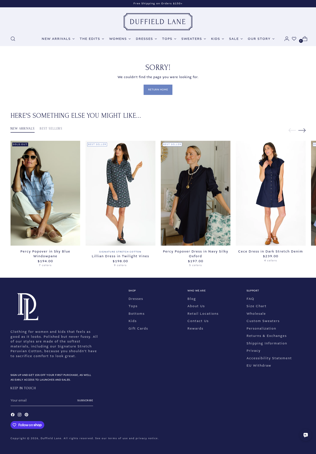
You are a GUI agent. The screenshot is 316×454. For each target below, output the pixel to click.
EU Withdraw (259, 365)
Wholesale (256, 313)
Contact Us (198, 321)
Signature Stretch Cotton (120, 251)
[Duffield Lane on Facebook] (13, 415)
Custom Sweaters (263, 321)
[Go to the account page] (285, 38)
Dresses (136, 299)
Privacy (254, 351)
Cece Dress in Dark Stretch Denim (270, 251)
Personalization (261, 328)
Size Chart (257, 306)
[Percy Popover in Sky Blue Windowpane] (45, 193)
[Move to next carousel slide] (302, 130)
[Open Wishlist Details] (294, 38)
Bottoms (137, 313)
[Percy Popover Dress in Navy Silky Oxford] (196, 193)
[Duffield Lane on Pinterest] (26, 415)
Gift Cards (138, 328)
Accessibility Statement (269, 358)
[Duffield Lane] (158, 21)
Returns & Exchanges (267, 336)
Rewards (195, 328)
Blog (191, 299)
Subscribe (85, 400)
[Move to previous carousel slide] (292, 130)
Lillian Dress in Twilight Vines (120, 256)
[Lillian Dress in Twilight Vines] (120, 193)
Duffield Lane (51, 438)
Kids (133, 321)
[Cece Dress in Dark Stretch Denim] (271, 193)
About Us (196, 306)
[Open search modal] (13, 38)
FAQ (250, 299)
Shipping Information (267, 343)
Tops (133, 306)
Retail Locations (203, 313)
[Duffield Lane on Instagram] (20, 415)
